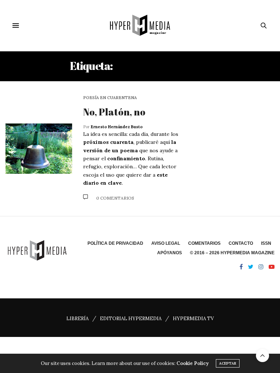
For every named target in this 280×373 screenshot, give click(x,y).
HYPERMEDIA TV (193, 318)
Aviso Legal (165, 243)
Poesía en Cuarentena (110, 98)
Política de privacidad (115, 243)
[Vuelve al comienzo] (262, 355)
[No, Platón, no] (38, 148)
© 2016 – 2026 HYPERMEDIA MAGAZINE (232, 252)
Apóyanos (169, 252)
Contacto (241, 243)
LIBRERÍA (77, 318)
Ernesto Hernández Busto (117, 126)
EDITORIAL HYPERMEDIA (131, 318)
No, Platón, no (114, 111)
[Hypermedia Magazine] (140, 25)
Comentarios (204, 243)
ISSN (266, 243)
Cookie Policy (192, 363)
